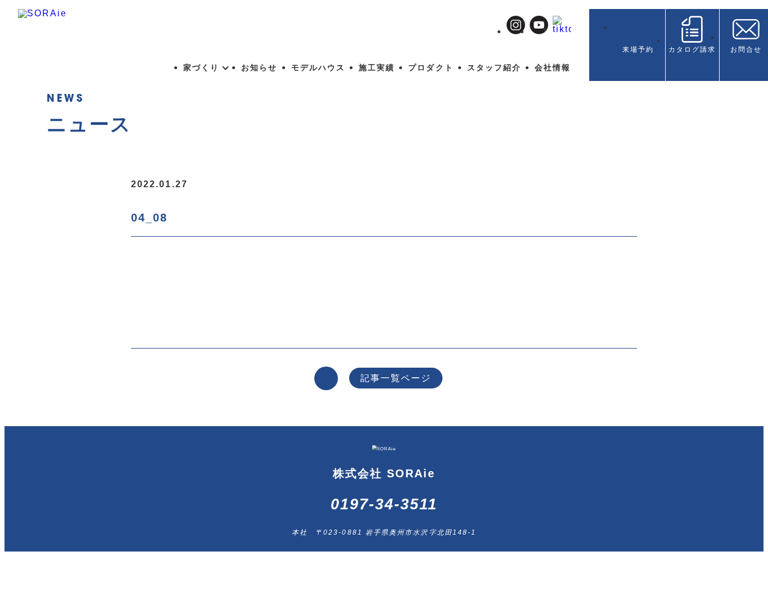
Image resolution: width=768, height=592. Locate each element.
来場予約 (638, 49)
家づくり (201, 67)
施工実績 (377, 67)
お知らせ (259, 67)
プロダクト (430, 67)
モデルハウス (318, 67)
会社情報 (553, 67)
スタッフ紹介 (494, 67)
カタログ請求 (692, 49)
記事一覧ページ (396, 378)
